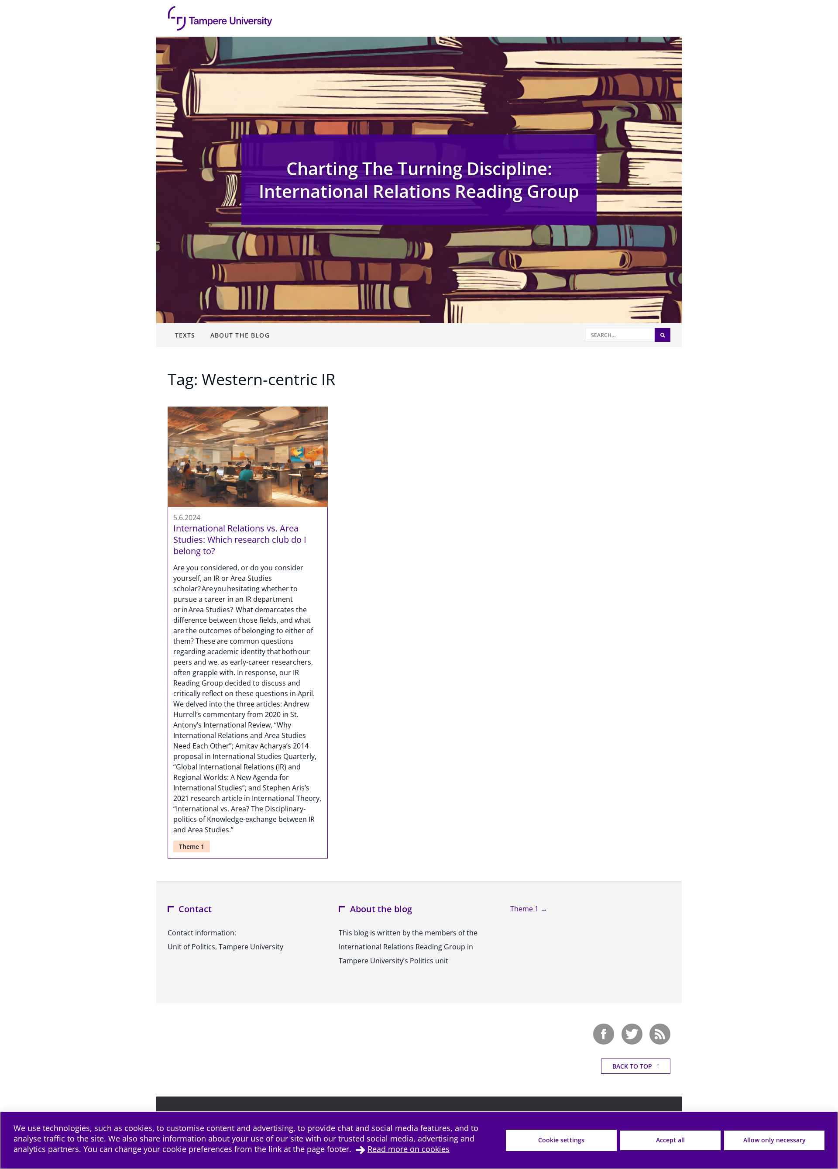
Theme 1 (191, 846)
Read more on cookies (408, 1149)
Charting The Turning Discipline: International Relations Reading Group (419, 179)
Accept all (670, 1140)
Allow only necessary (774, 1140)
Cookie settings (561, 1140)
